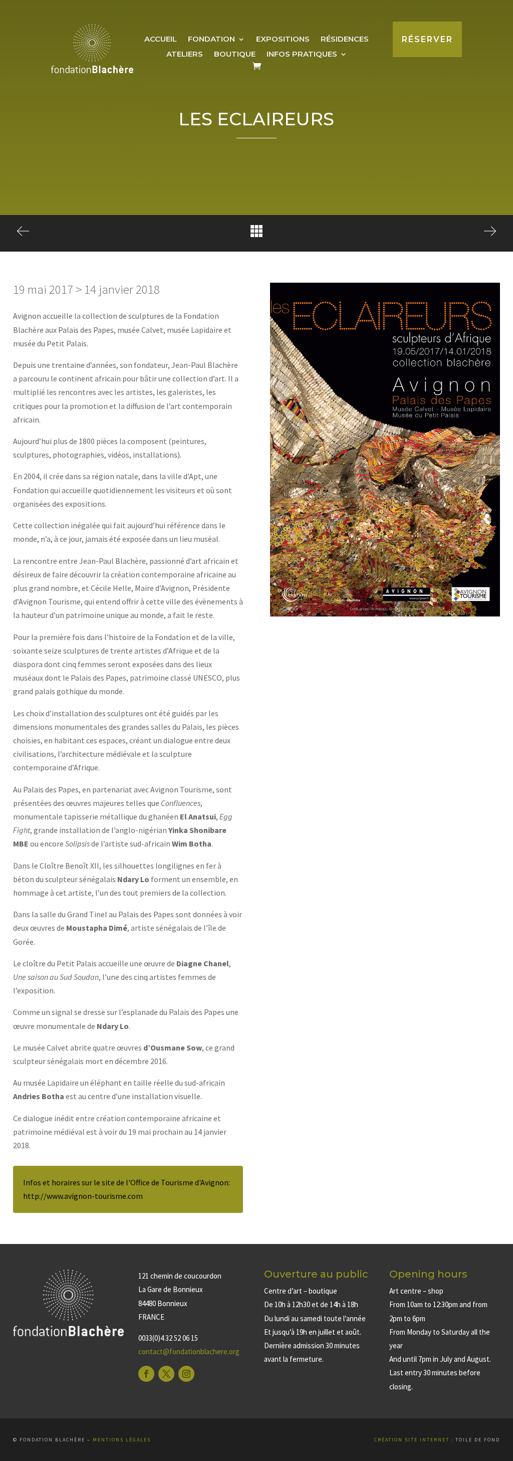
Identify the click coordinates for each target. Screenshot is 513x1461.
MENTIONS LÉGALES (122, 1439)
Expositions (283, 40)
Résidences (345, 40)
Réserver (427, 39)
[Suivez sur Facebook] (146, 1374)
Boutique (234, 55)
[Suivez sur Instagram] (186, 1374)
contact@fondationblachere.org (188, 1351)
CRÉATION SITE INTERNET (411, 1439)
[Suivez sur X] (166, 1374)
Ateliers (184, 55)
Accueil (160, 40)
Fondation (211, 40)
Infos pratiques (302, 55)
